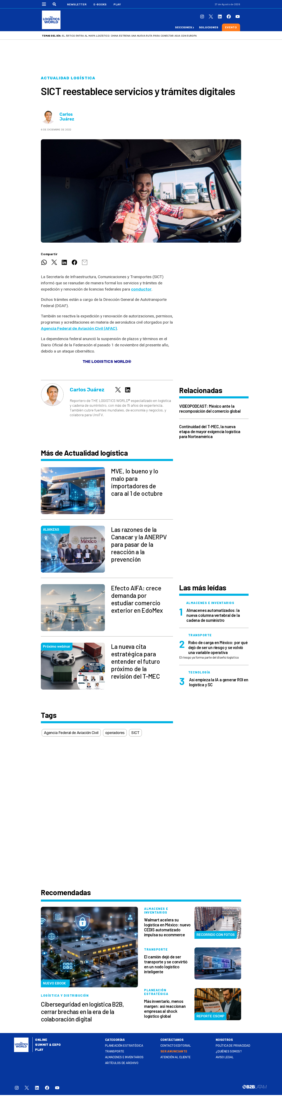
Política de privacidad (233, 1045)
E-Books (100, 4)
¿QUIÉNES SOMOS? (229, 1051)
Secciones (183, 27)
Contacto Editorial (175, 1045)
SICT (135, 732)
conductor (141, 289)
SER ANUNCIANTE (173, 1051)
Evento (231, 27)
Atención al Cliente (175, 1057)
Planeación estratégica (124, 1045)
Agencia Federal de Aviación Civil (71, 732)
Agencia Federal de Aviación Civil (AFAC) (79, 328)
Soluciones (208, 27)
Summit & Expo (48, 1045)
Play (117, 4)
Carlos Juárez (66, 117)
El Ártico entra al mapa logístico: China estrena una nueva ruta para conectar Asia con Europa (129, 35)
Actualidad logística (68, 78)
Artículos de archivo (121, 1063)
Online (41, 1040)
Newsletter (77, 4)
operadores (114, 732)
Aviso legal (225, 1057)
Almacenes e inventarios (124, 1057)
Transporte (114, 1051)
